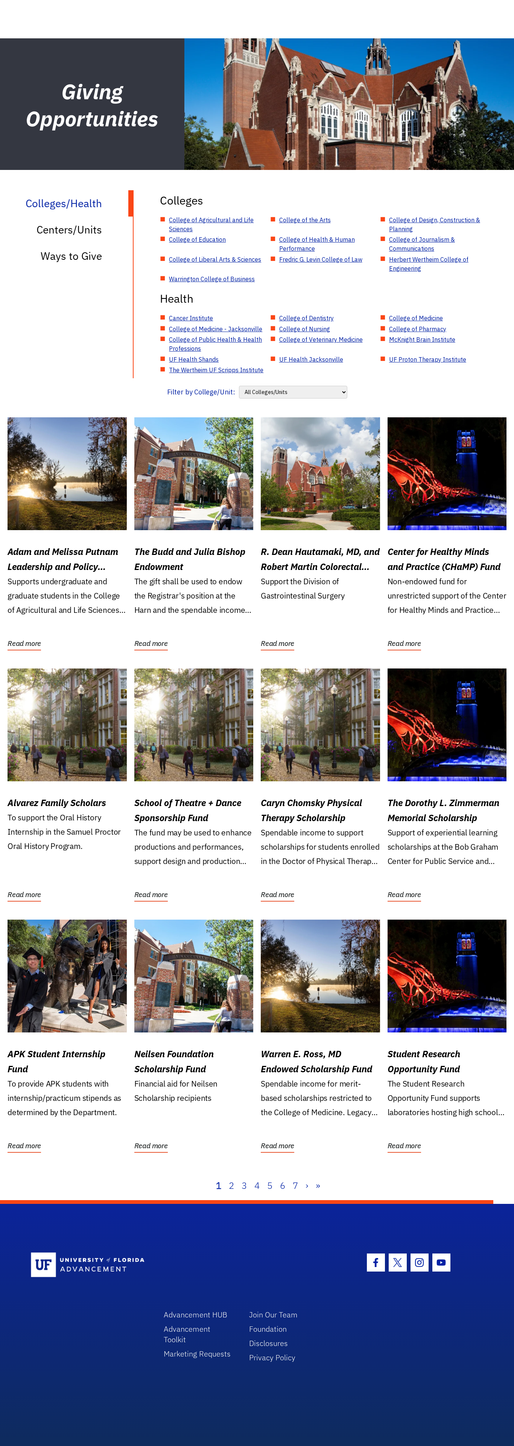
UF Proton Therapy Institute (427, 359)
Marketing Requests (197, 1354)
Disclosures (268, 1343)
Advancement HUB (195, 1315)
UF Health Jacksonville (311, 359)
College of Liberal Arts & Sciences (215, 259)
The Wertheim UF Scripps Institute (216, 370)
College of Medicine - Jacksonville (215, 329)
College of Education (197, 239)
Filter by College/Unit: (201, 392)
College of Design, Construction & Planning (434, 224)
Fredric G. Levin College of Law (320, 259)
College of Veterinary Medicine (321, 339)
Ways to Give (71, 256)
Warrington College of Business (212, 279)
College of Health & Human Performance (317, 244)
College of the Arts (305, 220)
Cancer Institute (191, 318)
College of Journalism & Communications (422, 244)
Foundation (268, 1329)
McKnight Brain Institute (422, 339)
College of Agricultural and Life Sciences (211, 224)
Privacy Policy (272, 1357)
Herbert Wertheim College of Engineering (428, 264)
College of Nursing (304, 329)
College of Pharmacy (417, 329)
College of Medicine (416, 318)
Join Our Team (273, 1315)
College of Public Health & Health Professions (215, 344)
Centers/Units (69, 229)
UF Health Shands (194, 359)
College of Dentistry (306, 318)
